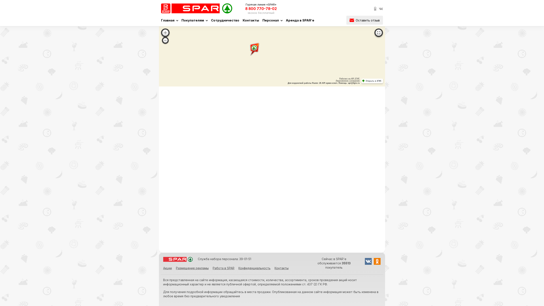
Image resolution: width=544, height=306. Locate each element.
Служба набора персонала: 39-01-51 (224, 259)
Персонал (270, 20)
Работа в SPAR (223, 268)
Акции (167, 268)
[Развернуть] (378, 33)
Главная (167, 20)
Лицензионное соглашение (348, 81)
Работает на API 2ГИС (349, 79)
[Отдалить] (165, 40)
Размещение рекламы (192, 268)
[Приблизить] (165, 32)
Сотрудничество (225, 20)
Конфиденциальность (254, 268)
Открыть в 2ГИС (374, 81)
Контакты (251, 20)
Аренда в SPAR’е (300, 20)
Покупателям (192, 20)
